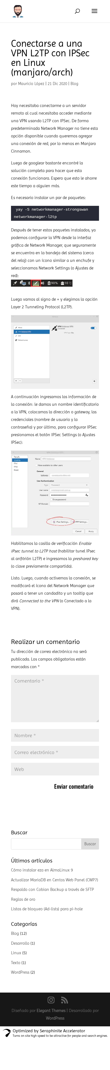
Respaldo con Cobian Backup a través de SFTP (52, 889)
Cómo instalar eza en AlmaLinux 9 (42, 870)
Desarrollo (20, 943)
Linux (16, 952)
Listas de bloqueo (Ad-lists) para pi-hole (47, 908)
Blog (74, 83)
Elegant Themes (51, 1010)
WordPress (20, 972)
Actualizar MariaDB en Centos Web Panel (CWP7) (54, 879)
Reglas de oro (23, 899)
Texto (15, 962)
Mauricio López (31, 83)
